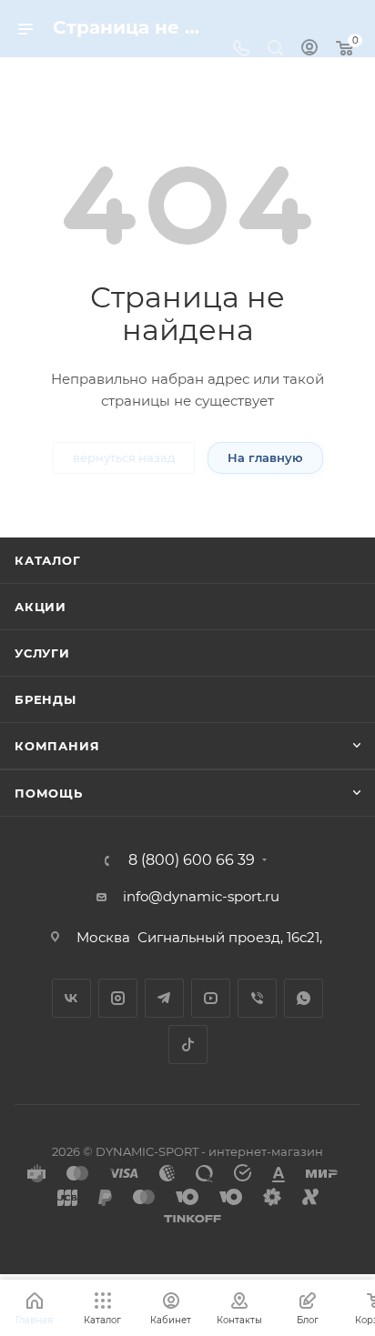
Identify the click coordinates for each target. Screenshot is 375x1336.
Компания (57, 745)
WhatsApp (303, 998)
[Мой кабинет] (309, 49)
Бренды (45, 699)
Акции (40, 606)
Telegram (164, 998)
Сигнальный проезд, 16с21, (231, 937)
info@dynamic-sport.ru (201, 896)
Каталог (48, 560)
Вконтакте (71, 998)
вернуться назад (124, 457)
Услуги (42, 653)
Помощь (49, 793)
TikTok (188, 1044)
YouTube (210, 998)
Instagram (117, 998)
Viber (257, 998)
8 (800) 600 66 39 (191, 860)
